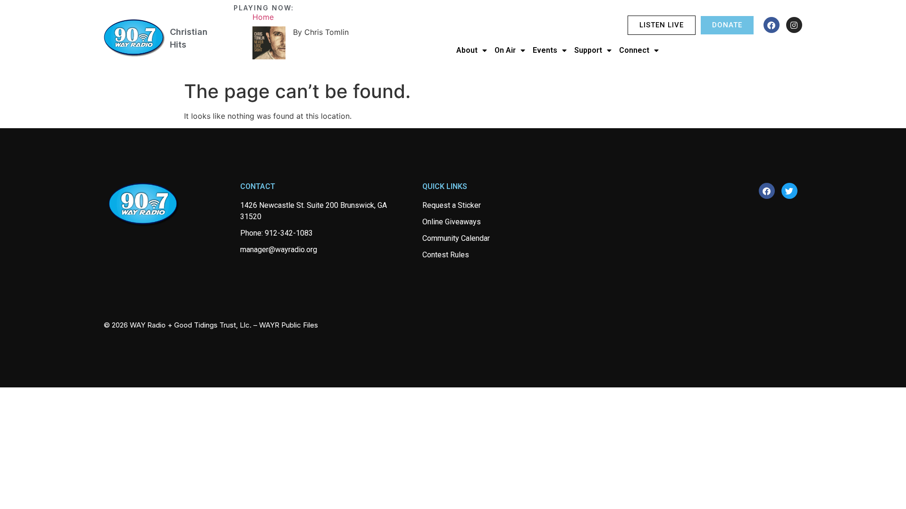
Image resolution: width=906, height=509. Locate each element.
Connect (634, 50)
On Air (505, 50)
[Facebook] (771, 25)
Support (588, 50)
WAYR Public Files (288, 324)
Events (545, 50)
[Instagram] (794, 25)
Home (263, 17)
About (467, 50)
